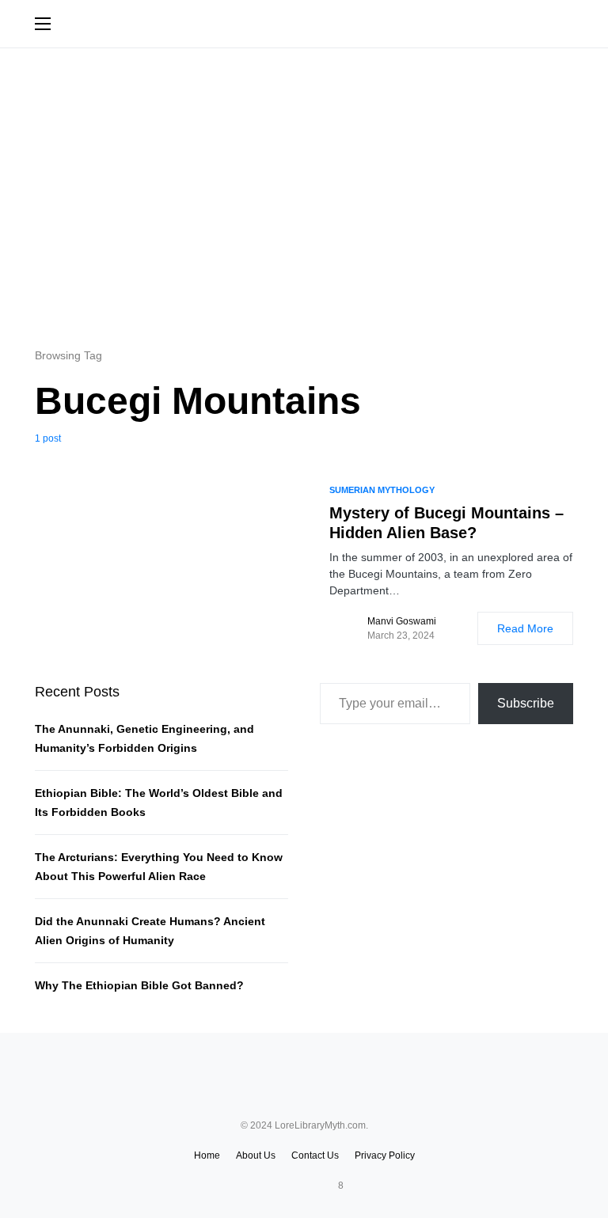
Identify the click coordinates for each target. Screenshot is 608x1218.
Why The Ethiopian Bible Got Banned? (139, 985)
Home (207, 1155)
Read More (525, 628)
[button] (43, 23)
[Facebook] (270, 1185)
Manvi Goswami (401, 621)
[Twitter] (289, 1185)
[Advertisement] (304, 197)
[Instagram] (309, 1185)
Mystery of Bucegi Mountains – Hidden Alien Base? (446, 522)
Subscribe (525, 703)
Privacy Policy (385, 1155)
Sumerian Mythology (382, 490)
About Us (256, 1155)
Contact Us (315, 1155)
